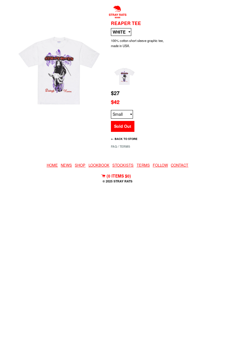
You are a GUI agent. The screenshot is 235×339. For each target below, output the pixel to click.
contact (179, 165)
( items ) (118, 176)
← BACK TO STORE (124, 139)
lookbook (99, 165)
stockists (123, 165)
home (52, 165)
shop (80, 165)
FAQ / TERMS (120, 146)
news (66, 165)
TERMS (143, 165)
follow (160, 165)
